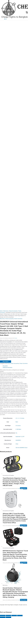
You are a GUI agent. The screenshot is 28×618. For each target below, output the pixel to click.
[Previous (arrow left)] (2, 617)
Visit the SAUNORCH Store (21, 447)
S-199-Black (18, 429)
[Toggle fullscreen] (8, 615)
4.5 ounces (18, 425)
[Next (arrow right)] (8, 617)
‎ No (16, 432)
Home (1, 310)
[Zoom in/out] (2, 615)
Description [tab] (5, 365)
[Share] (14, 615)
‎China (17, 443)
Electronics (5, 310)
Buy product (5, 361)
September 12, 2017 (20, 436)
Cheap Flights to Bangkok (14, 17)
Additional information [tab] (7, 367)
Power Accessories (13, 310)
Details (19, 488)
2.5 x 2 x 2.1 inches (20, 418)
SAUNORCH (18, 440)
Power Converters (18, 318)
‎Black (17, 421)
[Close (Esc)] (20, 615)
